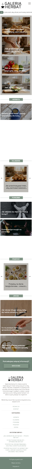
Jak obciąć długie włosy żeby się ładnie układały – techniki (14, 311)
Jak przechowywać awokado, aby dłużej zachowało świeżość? (15, 88)
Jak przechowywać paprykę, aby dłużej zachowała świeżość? (15, 69)
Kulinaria (16, 161)
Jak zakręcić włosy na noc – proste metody (16, 436)
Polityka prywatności (16, 459)
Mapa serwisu (16, 463)
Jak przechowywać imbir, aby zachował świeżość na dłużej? (15, 30)
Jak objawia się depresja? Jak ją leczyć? (15, 213)
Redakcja (16, 406)
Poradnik (16, 198)
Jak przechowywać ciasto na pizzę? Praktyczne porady (14, 50)
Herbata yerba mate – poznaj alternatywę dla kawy (13, 114)
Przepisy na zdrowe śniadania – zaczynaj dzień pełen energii (16, 445)
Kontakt (16, 409)
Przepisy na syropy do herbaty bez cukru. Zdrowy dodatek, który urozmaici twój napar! (16, 449)
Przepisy (16, 259)
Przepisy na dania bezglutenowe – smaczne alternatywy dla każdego (16, 285)
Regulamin (16, 466)
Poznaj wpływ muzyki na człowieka (11, 230)
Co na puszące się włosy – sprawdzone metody (12, 329)
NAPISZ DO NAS (16, 366)
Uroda (16, 296)
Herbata (16, 99)
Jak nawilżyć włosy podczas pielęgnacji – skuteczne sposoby (15, 346)
